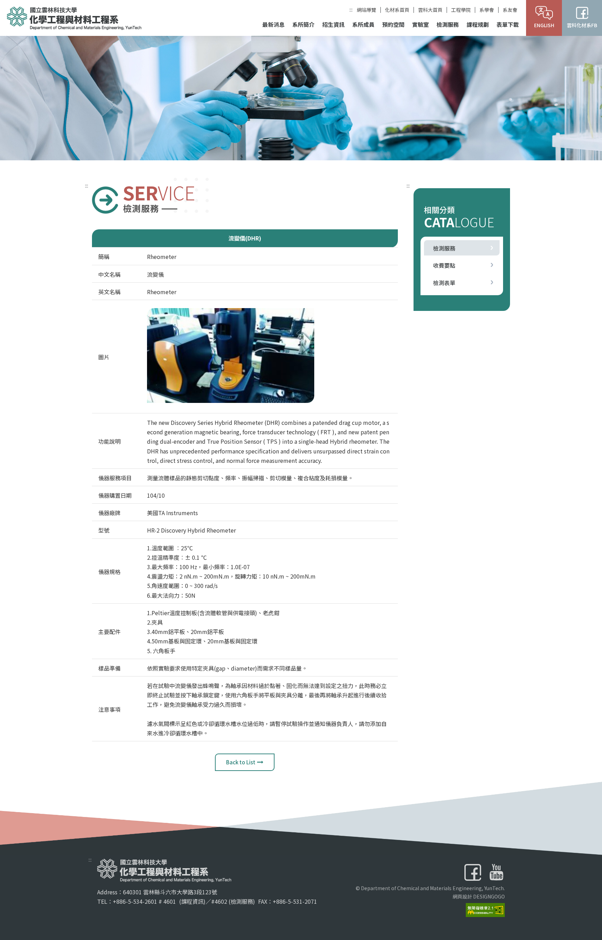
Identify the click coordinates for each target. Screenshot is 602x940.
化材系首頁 (397, 10)
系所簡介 (303, 24)
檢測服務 (448, 24)
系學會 (486, 10)
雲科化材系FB (582, 25)
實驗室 (420, 24)
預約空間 (393, 24)
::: (351, 9)
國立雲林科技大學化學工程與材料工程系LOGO (74, 18)
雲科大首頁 (430, 10)
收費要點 (444, 265)
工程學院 (461, 10)
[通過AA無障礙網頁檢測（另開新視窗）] (485, 909)
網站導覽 (366, 10)
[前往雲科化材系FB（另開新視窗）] (472, 872)
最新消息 (273, 24)
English (544, 25)
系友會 (510, 10)
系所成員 (363, 24)
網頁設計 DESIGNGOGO (479, 896)
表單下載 (507, 24)
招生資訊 (333, 24)
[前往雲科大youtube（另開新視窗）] (496, 872)
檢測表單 (444, 282)
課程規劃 (477, 24)
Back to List (240, 762)
